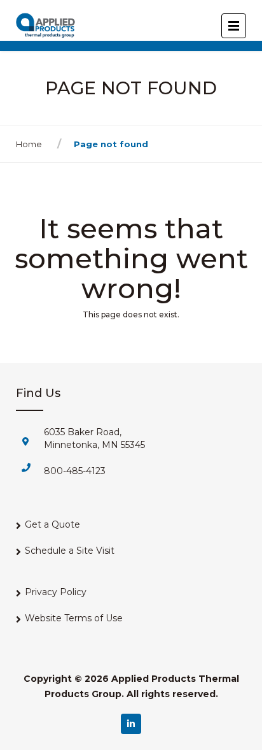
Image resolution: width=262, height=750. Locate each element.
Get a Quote (52, 524)
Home (29, 144)
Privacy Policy (55, 592)
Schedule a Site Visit (69, 550)
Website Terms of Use (74, 618)
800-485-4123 (75, 471)
